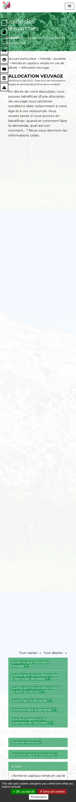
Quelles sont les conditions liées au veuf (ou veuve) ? (34, 689)
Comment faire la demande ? (33, 710)
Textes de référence (25, 742)
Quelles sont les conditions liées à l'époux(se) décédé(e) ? (34, 676)
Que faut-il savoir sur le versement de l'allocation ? (31, 721)
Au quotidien (33, 37)
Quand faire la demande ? (31, 700)
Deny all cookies (53, 791)
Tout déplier (55, 653)
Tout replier (30, 653)
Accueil (12, 37)
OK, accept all (24, 791)
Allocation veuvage (35, 67)
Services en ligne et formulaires (33, 754)
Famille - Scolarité (53, 58)
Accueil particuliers (22, 58)
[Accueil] (6, 5)
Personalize (38, 796)
